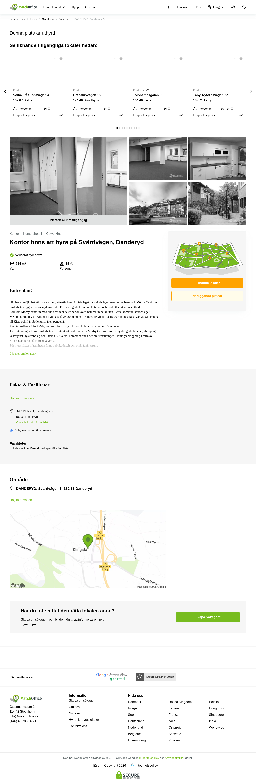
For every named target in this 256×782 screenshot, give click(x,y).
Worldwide (216, 727)
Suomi (132, 714)
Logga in (218, 7)
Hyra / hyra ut (52, 7)
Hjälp (75, 7)
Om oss (90, 7)
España (174, 708)
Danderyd (64, 19)
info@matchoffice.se (24, 716)
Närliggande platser (207, 296)
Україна (174, 740)
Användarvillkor (174, 757)
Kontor (33, 19)
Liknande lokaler (207, 283)
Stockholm (48, 19)
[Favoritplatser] (244, 7)
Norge (132, 708)
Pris (198, 7)
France (174, 714)
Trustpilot (15, 657)
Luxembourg (137, 740)
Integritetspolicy (149, 757)
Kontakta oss (78, 726)
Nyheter (74, 713)
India (212, 721)
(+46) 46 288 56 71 (23, 721)
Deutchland (136, 721)
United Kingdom (180, 702)
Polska (214, 702)
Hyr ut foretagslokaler (84, 719)
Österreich (176, 727)
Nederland (135, 727)
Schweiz (175, 734)
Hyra (22, 19)
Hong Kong (217, 708)
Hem (12, 19)
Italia (172, 721)
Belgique (134, 734)
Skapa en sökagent (82, 700)
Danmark (134, 702)
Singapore (216, 714)
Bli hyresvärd (180, 7)
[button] (54, 58)
